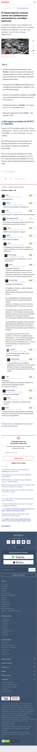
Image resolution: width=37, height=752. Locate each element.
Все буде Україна (12, 218)
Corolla (12, 349)
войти (31, 424)
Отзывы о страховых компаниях (9, 684)
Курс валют (4, 584)
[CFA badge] (24, 698)
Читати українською (23, 8)
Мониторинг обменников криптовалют (11, 611)
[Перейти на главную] (5, 2)
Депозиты (4, 599)
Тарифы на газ (5, 602)
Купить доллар (5, 649)
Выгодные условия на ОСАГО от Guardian (17, 122)
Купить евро (4, 651)
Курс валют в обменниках (8, 645)
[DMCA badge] (18, 741)
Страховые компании (6, 691)
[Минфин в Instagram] (23, 542)
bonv (7, 195)
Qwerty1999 (12, 255)
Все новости (5, 526)
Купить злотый (5, 654)
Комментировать (20, 178)
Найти (32, 570)
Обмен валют (4, 642)
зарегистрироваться (11, 426)
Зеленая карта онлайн (7, 682)
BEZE (8, 203)
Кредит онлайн (5, 606)
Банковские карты (6, 593)
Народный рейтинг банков (8, 608)
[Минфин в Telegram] (13, 542)
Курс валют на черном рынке (8, 647)
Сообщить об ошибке (18, 575)
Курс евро (4, 588)
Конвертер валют (5, 604)
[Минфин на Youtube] (28, 542)
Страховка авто (5, 689)
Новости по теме (18, 463)
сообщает (22, 32)
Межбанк (3, 597)
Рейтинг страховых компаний (8, 687)
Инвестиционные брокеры (8, 595)
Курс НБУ (3, 590)
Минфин (11, 172)
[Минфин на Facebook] (8, 542)
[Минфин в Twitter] (18, 542)
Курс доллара (5, 586)
